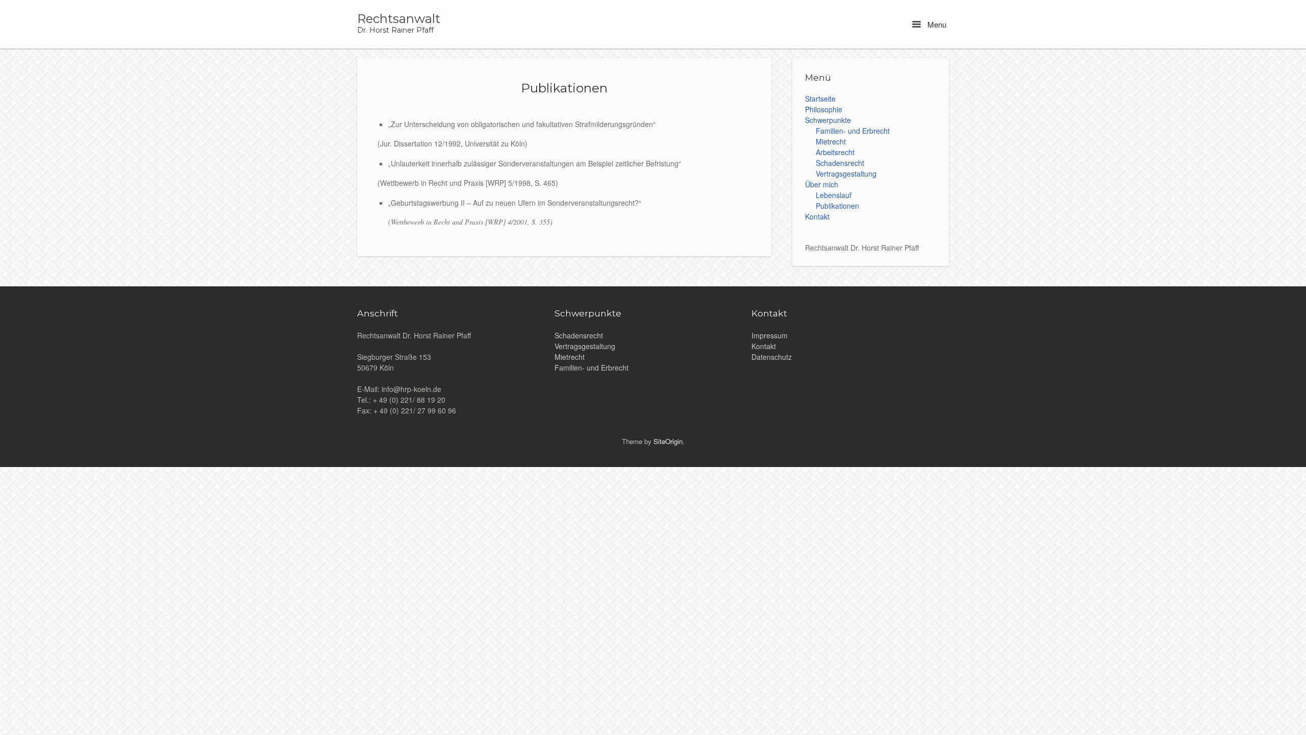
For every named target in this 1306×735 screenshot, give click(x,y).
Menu (935, 24)
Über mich (821, 184)
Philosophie (823, 109)
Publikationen (837, 206)
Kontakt (817, 216)
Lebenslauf (833, 195)
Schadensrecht (840, 163)
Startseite (820, 98)
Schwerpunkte (828, 120)
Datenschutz (771, 357)
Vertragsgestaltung (846, 173)
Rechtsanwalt (398, 19)
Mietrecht (831, 141)
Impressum (769, 335)
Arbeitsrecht (835, 152)
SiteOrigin (668, 441)
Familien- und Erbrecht (853, 131)
